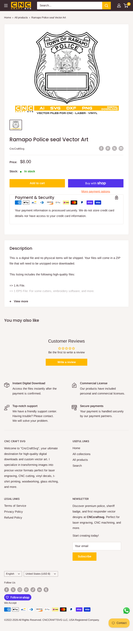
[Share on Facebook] (101, 148)
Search (77, 465)
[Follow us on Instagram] (19, 589)
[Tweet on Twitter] (114, 148)
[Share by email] (121, 148)
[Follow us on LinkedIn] (39, 589)
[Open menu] (6, 5)
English (10, 573)
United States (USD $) (38, 573)
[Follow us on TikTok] (32, 589)
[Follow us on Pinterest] (26, 589)
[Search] (106, 5)
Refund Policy (13, 517)
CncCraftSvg (17, 148)
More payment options (95, 191)
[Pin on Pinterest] (107, 148)
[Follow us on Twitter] (13, 589)
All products (21, 17)
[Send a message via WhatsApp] (126, 610)
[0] (126, 5)
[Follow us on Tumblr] (46, 589)
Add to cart (37, 183)
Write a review (66, 362)
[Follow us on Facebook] (6, 589)
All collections (82, 454)
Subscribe (84, 556)
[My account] (119, 5)
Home (7, 17)
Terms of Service (15, 505)
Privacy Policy (13, 511)
